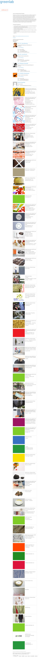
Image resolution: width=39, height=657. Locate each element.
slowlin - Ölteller (29, 500)
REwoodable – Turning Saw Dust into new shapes (30, 324)
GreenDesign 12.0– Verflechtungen (29, 155)
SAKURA (27, 598)
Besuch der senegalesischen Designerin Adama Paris (29, 136)
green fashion (28, 616)
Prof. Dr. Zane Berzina (23, 43)
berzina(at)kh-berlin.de (23, 51)
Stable (26, 358)
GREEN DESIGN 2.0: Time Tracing (29, 537)
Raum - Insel (28, 413)
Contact (14, 655)
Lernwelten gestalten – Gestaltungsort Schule (30, 422)
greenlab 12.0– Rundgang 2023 (28, 146)
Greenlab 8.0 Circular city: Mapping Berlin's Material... (30, 296)
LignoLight (27, 162)
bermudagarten (28, 395)
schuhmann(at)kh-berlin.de (24, 79)
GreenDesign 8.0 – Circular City (29, 217)
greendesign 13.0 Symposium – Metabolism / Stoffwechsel (29, 120)
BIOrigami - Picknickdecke (28, 519)
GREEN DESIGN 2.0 (29, 562)
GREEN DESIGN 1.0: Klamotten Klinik (29, 527)
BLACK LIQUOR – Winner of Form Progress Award (29, 234)
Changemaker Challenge (28, 305)
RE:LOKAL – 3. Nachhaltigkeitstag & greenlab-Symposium (30, 92)
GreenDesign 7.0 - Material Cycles (29, 226)
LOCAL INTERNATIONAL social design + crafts (30, 278)
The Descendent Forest (30, 473)
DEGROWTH (28, 197)
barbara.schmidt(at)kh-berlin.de (25, 71)
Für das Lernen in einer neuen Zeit (30, 350)
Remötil (27, 589)
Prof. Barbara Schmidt (23, 63)
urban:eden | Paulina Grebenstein (30, 313)
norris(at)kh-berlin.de (23, 61)
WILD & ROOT (28, 464)
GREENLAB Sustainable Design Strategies (29, 635)
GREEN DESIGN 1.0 (29, 553)
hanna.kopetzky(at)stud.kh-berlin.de (25, 85)
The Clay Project (29, 455)
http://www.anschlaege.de (24, 80)
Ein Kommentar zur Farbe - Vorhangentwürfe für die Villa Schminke (30, 511)
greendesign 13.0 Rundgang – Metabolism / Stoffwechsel (29, 110)
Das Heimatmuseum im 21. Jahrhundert (30, 385)
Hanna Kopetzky (21, 82)
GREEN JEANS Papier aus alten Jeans (30, 572)
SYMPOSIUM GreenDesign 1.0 (29, 644)
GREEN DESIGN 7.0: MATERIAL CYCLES (29, 333)
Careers (18, 655)
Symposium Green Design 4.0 (29, 431)
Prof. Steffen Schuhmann (23, 73)
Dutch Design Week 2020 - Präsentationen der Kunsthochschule (30, 252)
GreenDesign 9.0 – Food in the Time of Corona (30, 244)
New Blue (27, 268)
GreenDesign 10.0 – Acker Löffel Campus (30, 189)
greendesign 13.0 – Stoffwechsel (29, 128)
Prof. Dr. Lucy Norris (22, 54)
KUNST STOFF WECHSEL (28, 485)
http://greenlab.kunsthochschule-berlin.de (22, 36)
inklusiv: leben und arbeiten (29, 377)
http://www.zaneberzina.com (24, 52)
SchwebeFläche (29, 402)
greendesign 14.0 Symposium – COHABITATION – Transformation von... (30, 102)
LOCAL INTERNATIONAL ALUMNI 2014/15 (29, 448)
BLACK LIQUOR (28, 260)
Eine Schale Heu (29, 580)
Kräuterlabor (28, 491)
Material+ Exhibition (29, 170)
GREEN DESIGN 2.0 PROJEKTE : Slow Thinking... (29, 546)
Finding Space (28, 367)
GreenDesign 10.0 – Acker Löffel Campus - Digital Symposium (30, 209)
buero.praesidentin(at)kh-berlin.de (24, 653)
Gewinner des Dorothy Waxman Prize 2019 (30, 287)
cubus (26, 438)
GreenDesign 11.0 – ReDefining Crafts (29, 180)
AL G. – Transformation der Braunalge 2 (30, 340)
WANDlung (27, 607)
